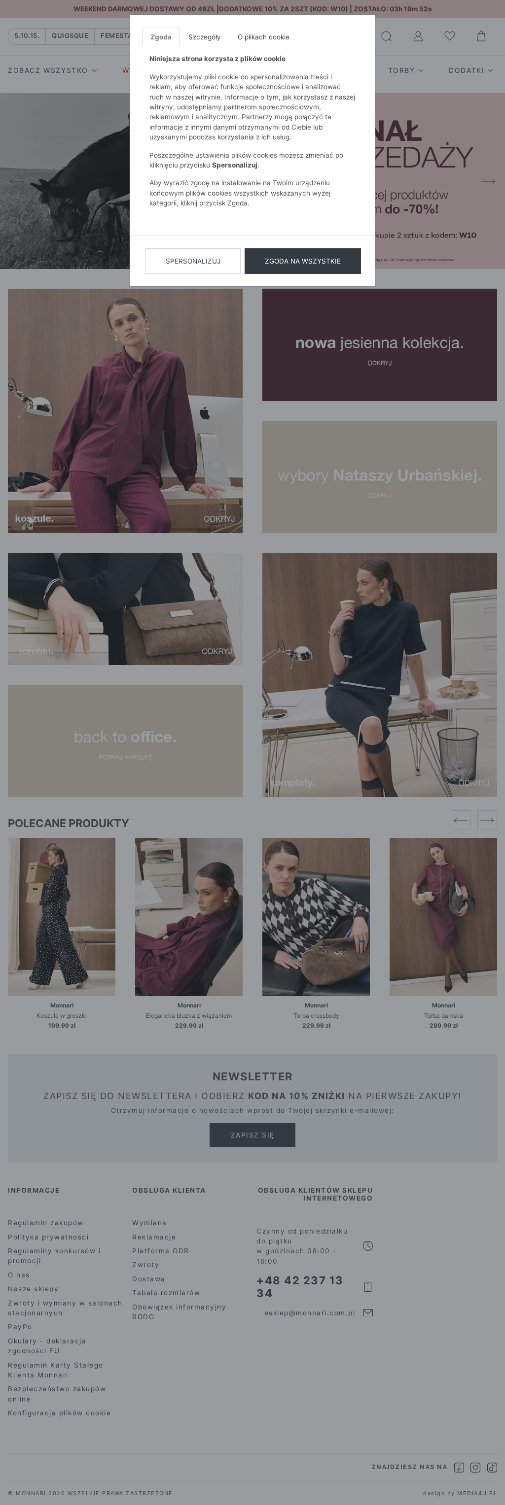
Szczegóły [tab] (204, 37)
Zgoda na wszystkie (303, 261)
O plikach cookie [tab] (263, 37)
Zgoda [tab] (161, 37)
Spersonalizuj (193, 261)
